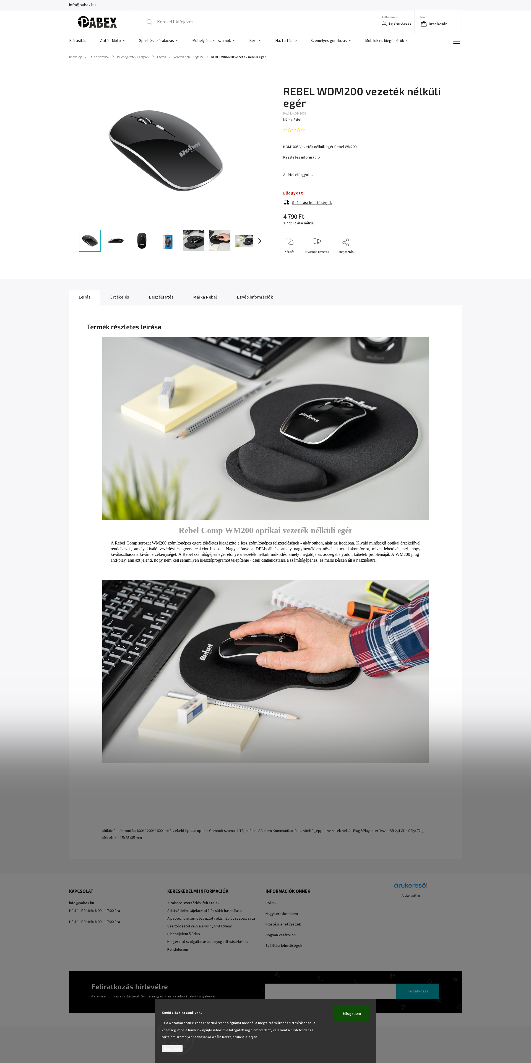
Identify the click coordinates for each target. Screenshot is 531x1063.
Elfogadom (352, 1014)
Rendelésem (177, 949)
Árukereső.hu (411, 895)
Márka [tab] (205, 297)
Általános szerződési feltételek (193, 903)
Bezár (438, 261)
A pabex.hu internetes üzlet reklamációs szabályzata (211, 918)
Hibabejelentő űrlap (183, 934)
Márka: (292, 119)
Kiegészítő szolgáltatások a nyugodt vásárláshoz (208, 942)
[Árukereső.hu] (410, 888)
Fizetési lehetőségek (283, 924)
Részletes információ (301, 157)
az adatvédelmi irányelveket (194, 996)
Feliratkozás (418, 991)
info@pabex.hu (81, 903)
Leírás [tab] (84, 297)
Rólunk (271, 903)
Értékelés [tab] (119, 297)
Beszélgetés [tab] (161, 297)
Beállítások (172, 1048)
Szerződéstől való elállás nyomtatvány (199, 926)
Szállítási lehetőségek (312, 203)
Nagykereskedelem (282, 914)
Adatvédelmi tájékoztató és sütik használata (204, 911)
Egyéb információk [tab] (255, 297)
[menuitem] (81, 41)
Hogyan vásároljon (281, 935)
